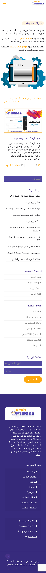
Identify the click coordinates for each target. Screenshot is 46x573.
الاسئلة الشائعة (29, 497)
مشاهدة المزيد (13, 165)
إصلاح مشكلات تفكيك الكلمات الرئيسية (25, 229)
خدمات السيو (25, 38)
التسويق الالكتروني (31, 334)
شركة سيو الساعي (16, 565)
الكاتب (15, 98)
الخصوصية (32, 492)
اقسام (39, 98)
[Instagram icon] (8, 569)
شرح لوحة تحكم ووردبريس (27, 138)
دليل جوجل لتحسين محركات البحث (23, 253)
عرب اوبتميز (33, 565)
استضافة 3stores (28, 521)
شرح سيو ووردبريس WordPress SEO (24, 239)
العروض (33, 482)
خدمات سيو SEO (33, 317)
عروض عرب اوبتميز (18, 47)
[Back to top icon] (7, 556)
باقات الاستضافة (33, 323)
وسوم (28, 98)
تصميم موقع (34, 328)
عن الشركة (32, 471)
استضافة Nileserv (28, 526)
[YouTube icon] (11, 569)
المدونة (33, 487)
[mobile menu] (4, 4)
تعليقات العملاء (29, 502)
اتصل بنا (37, 345)
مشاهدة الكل (10, 101)
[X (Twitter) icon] (13, 569)
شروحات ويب (34, 282)
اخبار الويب (36, 294)
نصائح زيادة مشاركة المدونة (26, 215)
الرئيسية (37, 311)
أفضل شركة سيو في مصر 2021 (25, 196)
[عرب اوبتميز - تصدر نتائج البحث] (38, 4)
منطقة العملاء (29, 508)
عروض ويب (35, 288)
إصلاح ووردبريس (32, 202)
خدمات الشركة (29, 477)
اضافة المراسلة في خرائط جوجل (24, 259)
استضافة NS (31, 537)
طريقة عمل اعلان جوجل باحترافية (24, 246)
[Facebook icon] (16, 569)
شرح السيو (35, 277)
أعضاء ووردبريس (32, 221)
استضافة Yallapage (27, 531)
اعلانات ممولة (34, 340)
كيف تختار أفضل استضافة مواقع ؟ (23, 208)
